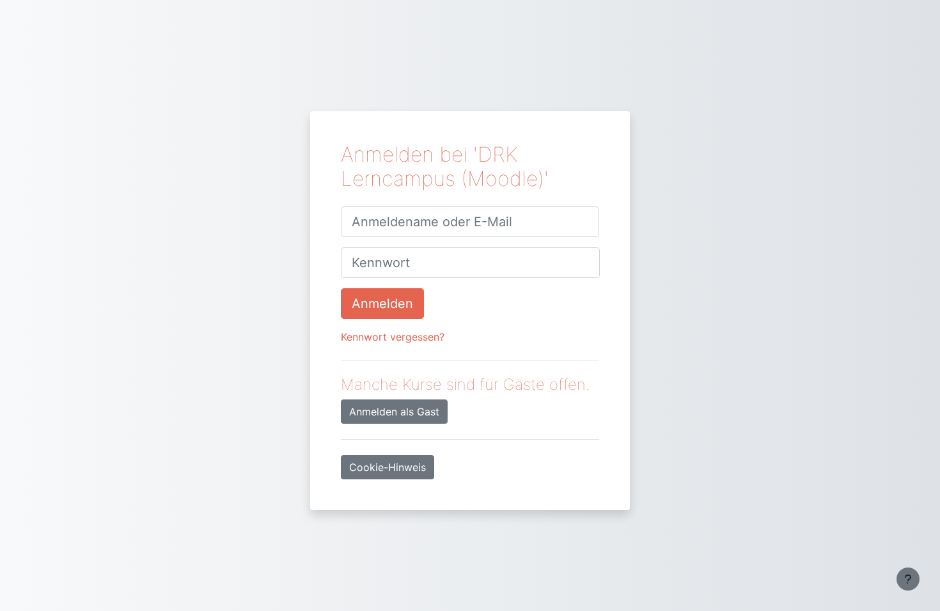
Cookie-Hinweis (387, 467)
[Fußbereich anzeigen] (908, 579)
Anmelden (382, 303)
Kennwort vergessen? (392, 336)
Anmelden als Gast (394, 411)
